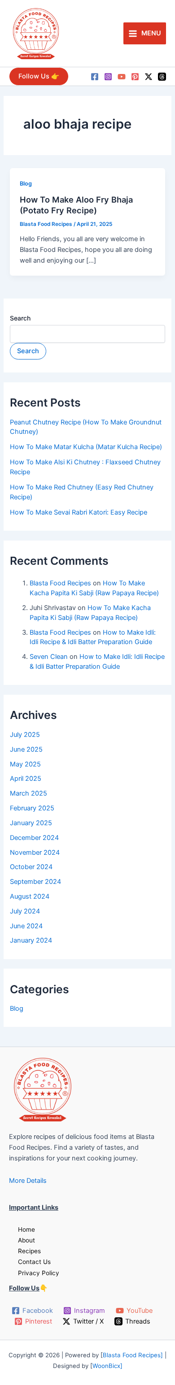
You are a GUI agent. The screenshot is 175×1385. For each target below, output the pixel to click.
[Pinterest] (135, 77)
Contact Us (34, 1261)
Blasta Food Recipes (60, 583)
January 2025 (31, 823)
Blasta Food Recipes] (134, 1355)
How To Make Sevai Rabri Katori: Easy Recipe (78, 512)
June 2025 (26, 749)
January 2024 (31, 940)
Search (20, 318)
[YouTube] (122, 77)
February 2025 (32, 808)
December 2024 (34, 838)
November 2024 (35, 852)
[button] (39, 76)
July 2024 (25, 911)
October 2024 (31, 867)
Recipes (29, 1251)
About (26, 1240)
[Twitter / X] (148, 77)
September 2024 (35, 882)
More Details (28, 1181)
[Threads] (162, 77)
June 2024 (26, 926)
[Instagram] (108, 77)
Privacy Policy (38, 1273)
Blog (26, 183)
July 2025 (25, 735)
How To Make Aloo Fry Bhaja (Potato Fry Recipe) (76, 205)
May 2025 (25, 764)
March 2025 (28, 793)
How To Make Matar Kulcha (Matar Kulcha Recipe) (86, 447)
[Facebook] (95, 77)
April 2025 (25, 779)
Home (26, 1229)
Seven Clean (49, 657)
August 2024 (29, 896)
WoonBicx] (107, 1365)
